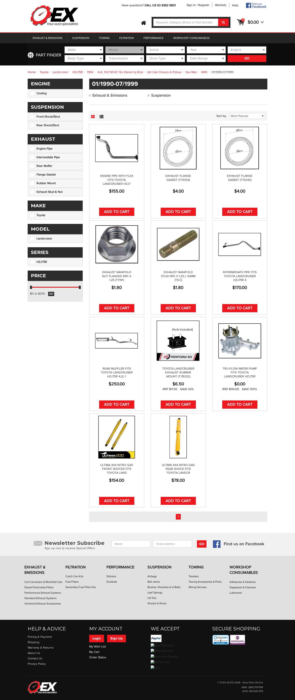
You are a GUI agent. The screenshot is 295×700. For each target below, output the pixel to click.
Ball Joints (154, 582)
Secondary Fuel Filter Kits (80, 587)
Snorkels (111, 582)
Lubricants (236, 593)
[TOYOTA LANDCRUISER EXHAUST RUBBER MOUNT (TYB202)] (178, 340)
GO (246, 58)
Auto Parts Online (253, 682)
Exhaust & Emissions (47, 38)
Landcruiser (60, 72)
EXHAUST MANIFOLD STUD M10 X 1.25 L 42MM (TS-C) (178, 276)
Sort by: (221, 116)
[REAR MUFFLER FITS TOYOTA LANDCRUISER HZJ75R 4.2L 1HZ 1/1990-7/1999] (117, 340)
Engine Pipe (44, 148)
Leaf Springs (155, 592)
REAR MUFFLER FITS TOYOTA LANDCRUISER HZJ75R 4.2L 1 (117, 372)
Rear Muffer (44, 166)
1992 (90, 72)
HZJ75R (77, 72)
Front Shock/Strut (48, 116)
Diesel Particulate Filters (39, 587)
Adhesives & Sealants (243, 582)
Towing (104, 38)
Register (203, 5)
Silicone (111, 576)
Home (32, 72)
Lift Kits (152, 598)
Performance (153, 38)
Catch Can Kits (74, 576)
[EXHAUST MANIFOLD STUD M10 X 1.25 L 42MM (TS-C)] (178, 244)
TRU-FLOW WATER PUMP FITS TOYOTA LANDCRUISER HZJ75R (240, 372)
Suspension (80, 38)
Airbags (152, 576)
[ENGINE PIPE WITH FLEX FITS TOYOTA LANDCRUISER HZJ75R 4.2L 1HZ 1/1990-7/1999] (117, 148)
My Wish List (97, 646)
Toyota (44, 72)
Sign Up (116, 638)
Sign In (191, 5)
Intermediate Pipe (48, 157)
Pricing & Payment (40, 637)
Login (96, 638)
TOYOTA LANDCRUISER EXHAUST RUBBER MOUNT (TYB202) (178, 372)
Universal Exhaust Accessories (42, 603)
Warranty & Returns (41, 647)
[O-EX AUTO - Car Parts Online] (42, 687)
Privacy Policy (37, 664)
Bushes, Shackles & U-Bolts (164, 587)
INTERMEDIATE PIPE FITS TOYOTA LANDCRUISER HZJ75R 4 (240, 276)
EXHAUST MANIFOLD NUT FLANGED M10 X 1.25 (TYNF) (116, 276)
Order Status (97, 657)
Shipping (33, 642)
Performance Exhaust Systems (42, 593)
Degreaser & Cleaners (243, 587)
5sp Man (191, 72)
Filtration (126, 38)
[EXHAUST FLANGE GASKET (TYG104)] (178, 148)
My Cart (94, 652)
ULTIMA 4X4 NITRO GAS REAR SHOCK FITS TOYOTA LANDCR (178, 469)
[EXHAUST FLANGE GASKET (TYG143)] (240, 148)
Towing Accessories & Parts (205, 582)
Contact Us (35, 658)
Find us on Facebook (244, 544)
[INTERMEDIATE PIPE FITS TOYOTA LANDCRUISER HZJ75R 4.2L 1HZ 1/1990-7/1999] (240, 244)
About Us (34, 653)
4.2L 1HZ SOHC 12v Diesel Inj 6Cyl (120, 72)
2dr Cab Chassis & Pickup (164, 72)
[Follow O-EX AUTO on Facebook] (255, 5)
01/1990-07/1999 (222, 72)
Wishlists (221, 5)
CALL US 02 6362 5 (157, 5)
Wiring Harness (198, 587)
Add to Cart (116, 211)
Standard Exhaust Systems (40, 598)
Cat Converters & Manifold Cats (43, 582)
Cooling (41, 93)
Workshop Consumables (191, 38)
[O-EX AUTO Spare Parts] (54, 16)
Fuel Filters (72, 582)
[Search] (223, 22)
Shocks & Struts (157, 603)
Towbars (194, 576)
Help (235, 5)
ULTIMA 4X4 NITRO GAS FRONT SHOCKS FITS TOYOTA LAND (116, 469)
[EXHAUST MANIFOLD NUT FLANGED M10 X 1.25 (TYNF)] (117, 244)
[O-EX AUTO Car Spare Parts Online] (143, 23)
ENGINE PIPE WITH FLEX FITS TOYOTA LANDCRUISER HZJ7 (116, 179)
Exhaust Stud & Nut (49, 192)
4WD (204, 72)
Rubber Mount (46, 183)
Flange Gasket (46, 174)
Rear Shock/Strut (47, 125)
